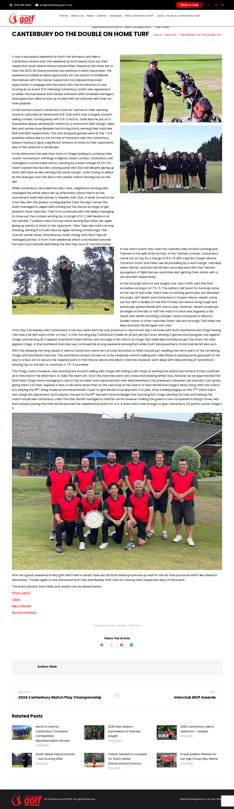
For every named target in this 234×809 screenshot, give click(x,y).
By (122, 625)
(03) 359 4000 (22, 5)
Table (16, 599)
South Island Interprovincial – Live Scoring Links (55, 756)
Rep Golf (110, 625)
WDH (219, 799)
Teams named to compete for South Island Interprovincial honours (127, 759)
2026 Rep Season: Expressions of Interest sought (124, 731)
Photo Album (21, 593)
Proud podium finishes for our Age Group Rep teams (199, 756)
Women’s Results (24, 612)
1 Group (210, 799)
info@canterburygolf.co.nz (55, 5)
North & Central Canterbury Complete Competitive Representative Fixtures (53, 734)
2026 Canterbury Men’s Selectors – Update (197, 729)
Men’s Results (21, 606)
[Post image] (22, 732)
